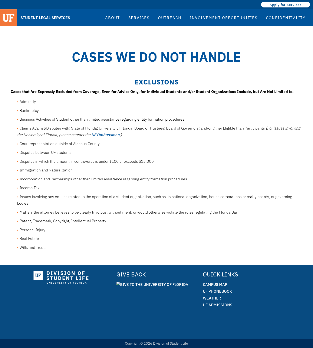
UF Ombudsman (105, 134)
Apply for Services (286, 5)
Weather (212, 298)
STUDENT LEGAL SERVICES (45, 17)
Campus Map (215, 284)
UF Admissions (217, 304)
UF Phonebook (217, 291)
